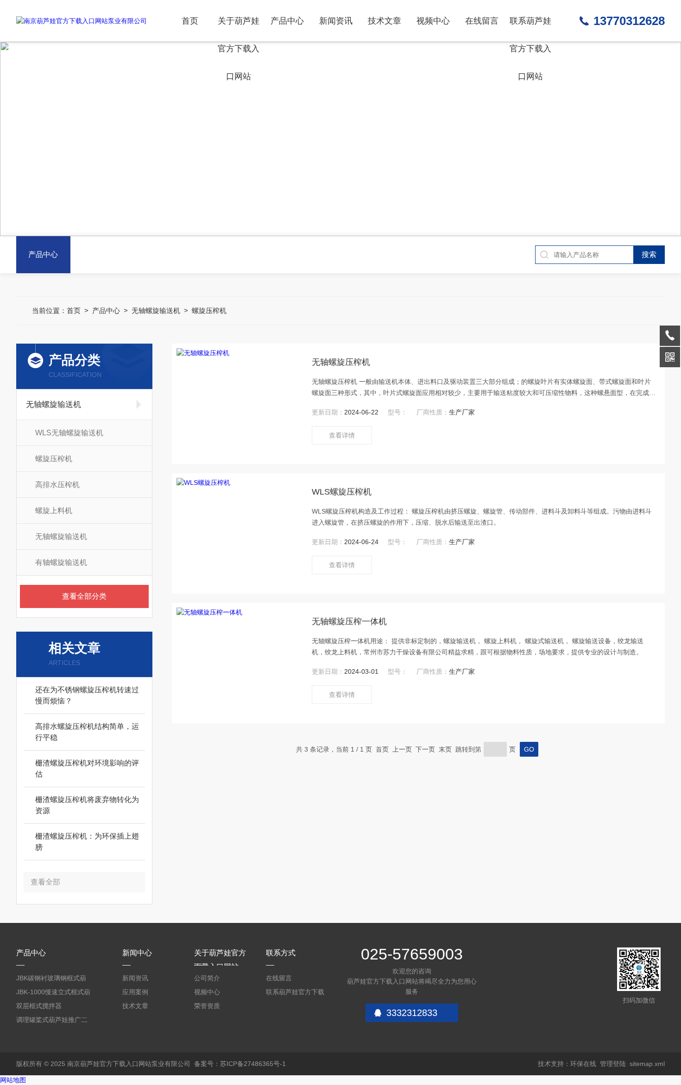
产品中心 (287, 20)
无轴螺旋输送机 (156, 310)
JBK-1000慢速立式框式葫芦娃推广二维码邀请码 (53, 993)
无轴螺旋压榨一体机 (349, 621)
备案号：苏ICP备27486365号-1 (240, 1063)
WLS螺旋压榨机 (342, 491)
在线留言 (481, 20)
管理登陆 (613, 1063)
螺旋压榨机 (209, 310)
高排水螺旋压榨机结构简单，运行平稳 (87, 731)
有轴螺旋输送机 (61, 562)
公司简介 (207, 978)
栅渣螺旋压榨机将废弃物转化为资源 (87, 805)
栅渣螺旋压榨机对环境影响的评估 (87, 768)
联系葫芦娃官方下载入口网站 (530, 29)
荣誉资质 (207, 1006)
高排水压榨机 (57, 485)
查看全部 (45, 882)
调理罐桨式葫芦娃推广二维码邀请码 (52, 1021)
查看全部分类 (84, 596)
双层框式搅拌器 (39, 1006)
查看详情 (342, 435)
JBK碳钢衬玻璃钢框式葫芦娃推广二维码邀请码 (51, 979)
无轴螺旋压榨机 (341, 362)
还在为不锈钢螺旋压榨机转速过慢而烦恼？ (87, 695)
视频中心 (433, 20)
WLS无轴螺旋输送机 (69, 433)
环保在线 (583, 1063)
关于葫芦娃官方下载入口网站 (238, 29)
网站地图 (13, 1080)
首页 (190, 20)
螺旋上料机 (53, 510)
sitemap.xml (647, 1063)
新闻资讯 (336, 20)
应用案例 (135, 992)
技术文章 (384, 20)
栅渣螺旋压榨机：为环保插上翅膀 (87, 841)
